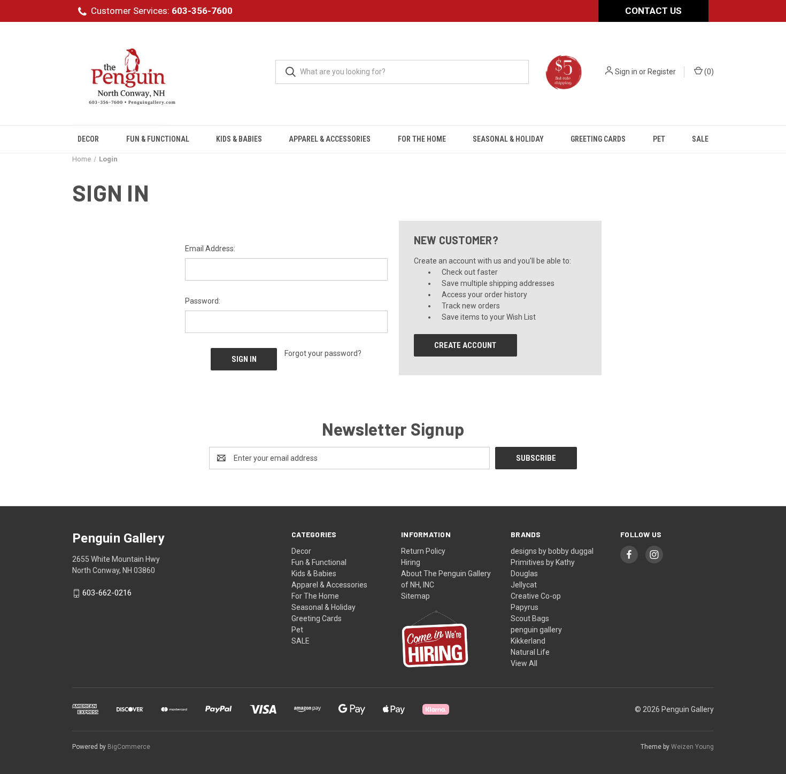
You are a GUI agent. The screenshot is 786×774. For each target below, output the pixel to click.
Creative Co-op (536, 596)
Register (662, 71)
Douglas (524, 573)
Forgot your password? (322, 353)
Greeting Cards (598, 139)
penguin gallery (536, 629)
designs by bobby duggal (552, 551)
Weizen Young (692, 746)
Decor (88, 139)
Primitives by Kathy (543, 562)
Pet (659, 139)
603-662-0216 (107, 593)
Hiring (410, 562)
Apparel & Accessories (330, 139)
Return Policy (423, 551)
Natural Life (530, 652)
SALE (700, 139)
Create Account (465, 345)
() (708, 71)
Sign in (626, 71)
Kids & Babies (239, 139)
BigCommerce (128, 746)
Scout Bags (530, 618)
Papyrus (524, 607)
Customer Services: (162, 10)
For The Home (422, 139)
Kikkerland (528, 641)
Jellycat (524, 584)
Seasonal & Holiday (508, 139)
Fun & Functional (157, 139)
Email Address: (210, 248)
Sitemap (415, 596)
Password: (202, 301)
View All (524, 663)
